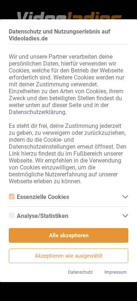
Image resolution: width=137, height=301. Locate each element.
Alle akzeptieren (68, 235)
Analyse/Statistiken (42, 215)
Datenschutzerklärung (37, 112)
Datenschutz (80, 272)
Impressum (115, 272)
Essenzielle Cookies (43, 196)
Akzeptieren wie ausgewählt (69, 256)
